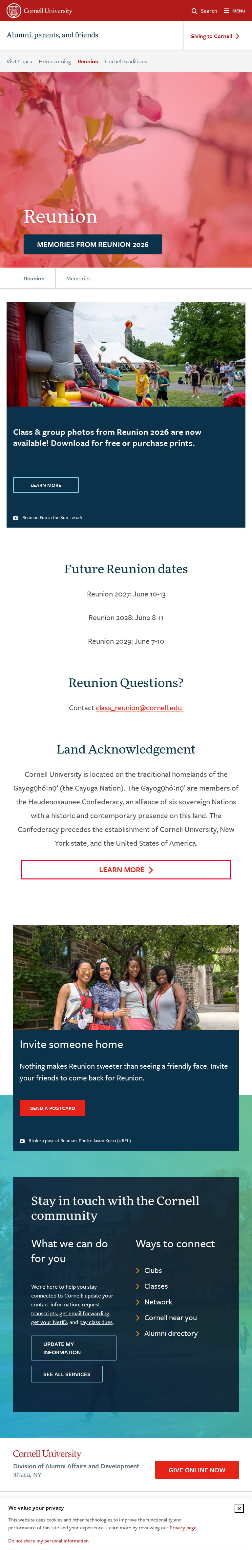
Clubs (153, 1270)
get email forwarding (84, 1313)
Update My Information (62, 1348)
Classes (156, 1285)
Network (158, 1301)
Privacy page (183, 1527)
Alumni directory (171, 1333)
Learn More (46, 485)
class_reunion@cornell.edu (139, 707)
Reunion (88, 61)
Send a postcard (52, 1108)
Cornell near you (170, 1317)
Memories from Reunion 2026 (93, 244)
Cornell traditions (126, 61)
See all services (67, 1374)
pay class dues (96, 1322)
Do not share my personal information (48, 1540)
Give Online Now (197, 1470)
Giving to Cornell (211, 36)
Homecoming (55, 61)
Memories (78, 278)
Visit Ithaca (19, 61)
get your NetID (49, 1322)
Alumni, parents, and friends (52, 35)
